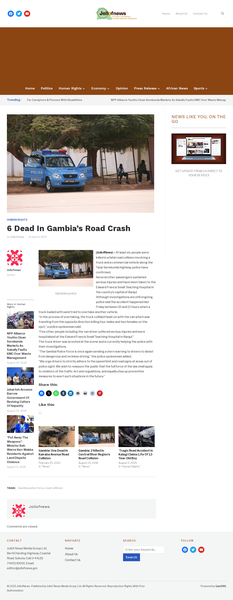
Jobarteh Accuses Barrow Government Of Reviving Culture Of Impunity (19, 398)
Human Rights (70, 88)
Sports (199, 88)
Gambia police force (31, 487)
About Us (181, 13)
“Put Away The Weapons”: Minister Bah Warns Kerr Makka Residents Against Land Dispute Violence (20, 450)
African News (177, 88)
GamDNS (220, 586)
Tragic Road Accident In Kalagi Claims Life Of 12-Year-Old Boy (136, 454)
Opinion (122, 88)
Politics (47, 88)
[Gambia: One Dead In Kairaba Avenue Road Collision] (57, 436)
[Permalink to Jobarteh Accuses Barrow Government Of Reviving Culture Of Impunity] (20, 376)
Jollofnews (17, 236)
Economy (98, 88)
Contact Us (200, 13)
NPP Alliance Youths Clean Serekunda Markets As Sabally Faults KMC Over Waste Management (156, 99)
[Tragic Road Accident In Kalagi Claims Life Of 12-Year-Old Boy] (137, 436)
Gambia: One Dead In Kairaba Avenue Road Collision (54, 454)
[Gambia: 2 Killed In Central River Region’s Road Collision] (96, 436)
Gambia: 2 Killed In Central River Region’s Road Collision (94, 454)
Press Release (145, 88)
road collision (54, 487)
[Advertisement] (116, 56)
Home (166, 13)
